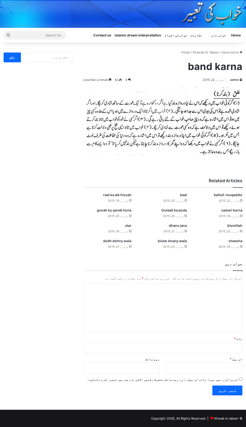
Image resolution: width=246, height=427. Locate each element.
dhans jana (178, 225)
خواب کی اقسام (176, 35)
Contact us (102, 35)
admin (234, 80)
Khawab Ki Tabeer (206, 52)
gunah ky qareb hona (114, 210)
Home (236, 35)
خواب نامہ (218, 35)
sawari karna (231, 210)
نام (238, 339)
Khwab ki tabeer (226, 418)
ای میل (236, 359)
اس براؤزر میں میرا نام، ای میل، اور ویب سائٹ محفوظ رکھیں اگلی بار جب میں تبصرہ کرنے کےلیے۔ (162, 379)
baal (183, 195)
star (128, 225)
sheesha (235, 241)
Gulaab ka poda (174, 210)
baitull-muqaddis (228, 195)
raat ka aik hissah (117, 195)
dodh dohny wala (117, 241)
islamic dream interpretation (138, 35)
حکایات (196, 35)
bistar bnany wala (172, 241)
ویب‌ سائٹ (152, 359)
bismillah (234, 225)
